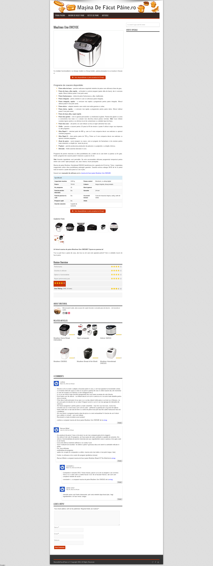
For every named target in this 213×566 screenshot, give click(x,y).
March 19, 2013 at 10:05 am (73, 467)
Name (56, 527)
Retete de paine (93, 15)
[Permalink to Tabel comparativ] (88, 335)
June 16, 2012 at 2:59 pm (67, 430)
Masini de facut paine (76, 15)
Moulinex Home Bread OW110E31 (62, 339)
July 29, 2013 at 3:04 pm (72, 489)
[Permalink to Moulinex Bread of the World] (88, 359)
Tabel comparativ (83, 338)
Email (56, 534)
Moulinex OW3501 (60, 361)
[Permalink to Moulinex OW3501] (65, 359)
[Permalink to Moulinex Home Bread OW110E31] (65, 335)
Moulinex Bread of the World (87, 361)
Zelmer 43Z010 (105, 338)
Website (56, 540)
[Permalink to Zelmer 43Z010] (111, 335)
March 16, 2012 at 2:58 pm (67, 383)
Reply (119, 422)
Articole (105, 15)
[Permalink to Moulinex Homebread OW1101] (111, 359)
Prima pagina (60, 15)
